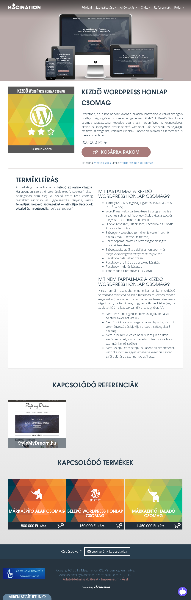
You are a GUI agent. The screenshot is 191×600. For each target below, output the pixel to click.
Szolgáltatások (106, 7)
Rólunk (179, 7)
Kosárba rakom (120, 152)
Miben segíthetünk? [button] (27, 596)
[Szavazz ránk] (24, 573)
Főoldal (87, 7)
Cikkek (145, 7)
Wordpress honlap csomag (136, 163)
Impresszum (110, 579)
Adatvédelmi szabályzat (80, 579)
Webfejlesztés (102, 163)
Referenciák (162, 7)
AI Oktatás (127, 7)
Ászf (125, 579)
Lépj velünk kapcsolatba (109, 551)
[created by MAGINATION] (96, 585)
